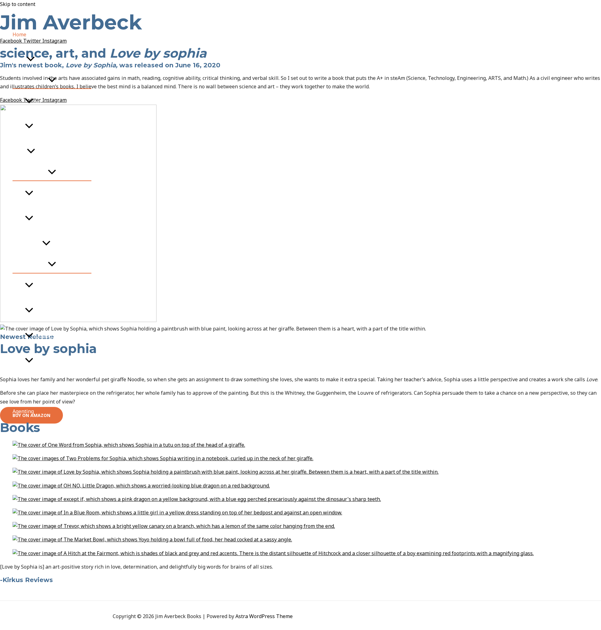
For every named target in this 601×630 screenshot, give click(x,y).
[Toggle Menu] (52, 80)
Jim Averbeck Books (37, 12)
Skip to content (17, 4)
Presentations (49, 311)
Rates (39, 361)
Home (19, 34)
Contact (21, 436)
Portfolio (43, 126)
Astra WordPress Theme (264, 616)
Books (20, 151)
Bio (37, 101)
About (20, 59)
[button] (31, 59)
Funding (42, 336)
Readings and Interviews (62, 218)
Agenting (23, 411)
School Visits (27, 243)
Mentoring (25, 386)
